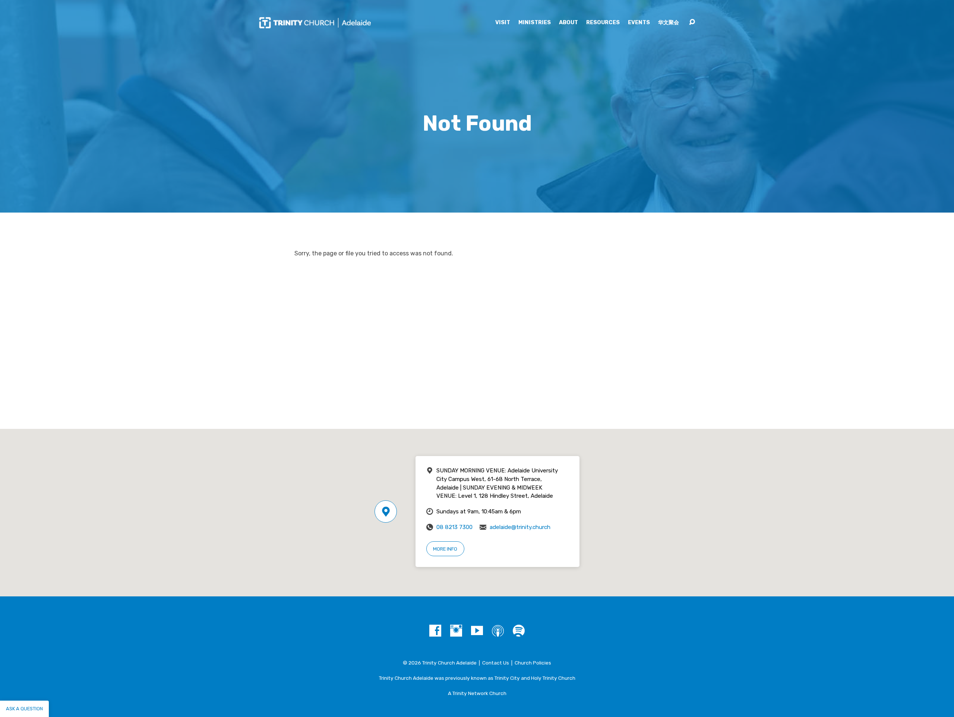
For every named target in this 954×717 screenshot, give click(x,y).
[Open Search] (692, 22)
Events (639, 22)
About (568, 22)
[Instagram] (456, 631)
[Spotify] (519, 631)
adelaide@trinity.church (520, 527)
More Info (445, 549)
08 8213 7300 (454, 527)
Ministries (534, 22)
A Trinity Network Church (477, 693)
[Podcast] (498, 631)
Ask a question (24, 708)
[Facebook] (435, 631)
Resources (603, 22)
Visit (502, 22)
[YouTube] (477, 631)
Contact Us (495, 663)
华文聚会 (668, 22)
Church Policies (533, 663)
